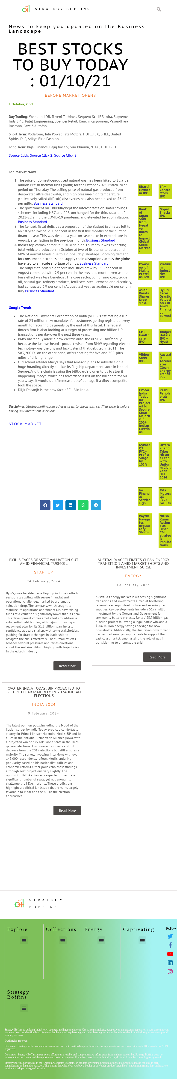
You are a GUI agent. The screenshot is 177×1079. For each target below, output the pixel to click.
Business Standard (48, 203)
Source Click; (19, 155)
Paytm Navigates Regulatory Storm (144, 524)
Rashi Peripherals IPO (165, 395)
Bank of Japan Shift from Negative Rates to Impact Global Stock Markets (144, 230)
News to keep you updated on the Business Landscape (77, 29)
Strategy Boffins (63, 9)
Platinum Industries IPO (165, 270)
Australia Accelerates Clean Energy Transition (165, 366)
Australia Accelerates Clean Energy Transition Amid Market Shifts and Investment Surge (133, 563)
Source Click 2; (42, 155)
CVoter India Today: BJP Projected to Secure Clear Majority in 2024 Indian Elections (144, 411)
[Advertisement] (70, 463)
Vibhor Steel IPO (144, 358)
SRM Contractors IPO (165, 191)
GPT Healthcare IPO (144, 337)
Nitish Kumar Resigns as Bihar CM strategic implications (165, 530)
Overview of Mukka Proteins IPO (144, 270)
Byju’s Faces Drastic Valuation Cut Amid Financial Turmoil (165, 304)
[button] (45, 505)
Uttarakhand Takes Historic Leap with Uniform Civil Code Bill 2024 (165, 461)
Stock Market (25, 423)
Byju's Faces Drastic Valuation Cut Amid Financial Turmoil (43, 561)
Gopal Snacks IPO (165, 212)
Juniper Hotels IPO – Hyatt (165, 337)
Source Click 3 (65, 155)
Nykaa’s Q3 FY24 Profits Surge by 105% (144, 454)
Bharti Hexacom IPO (144, 190)
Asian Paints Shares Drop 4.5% (144, 296)
